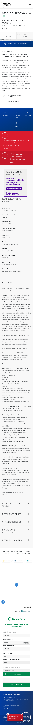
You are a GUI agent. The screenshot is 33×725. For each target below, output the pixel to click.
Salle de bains (16, 116)
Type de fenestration (9, 228)
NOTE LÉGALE (15, 684)
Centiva (20, 722)
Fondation (5, 235)
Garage (16, 126)
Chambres (5, 115)
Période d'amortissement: (11, 659)
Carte (25, 36)
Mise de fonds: (7, 639)
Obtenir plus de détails (18, 44)
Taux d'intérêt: (8, 653)
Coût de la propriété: (10, 632)
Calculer (17, 674)
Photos (8, 36)
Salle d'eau (27, 115)
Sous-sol (5, 269)
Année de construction (9, 215)
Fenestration (6, 221)
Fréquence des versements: (12, 667)
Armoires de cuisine (8, 255)
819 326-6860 (10, 700)
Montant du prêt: (8, 645)
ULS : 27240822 (7, 51)
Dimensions (6, 208)
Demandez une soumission (14, 188)
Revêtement (6, 242)
